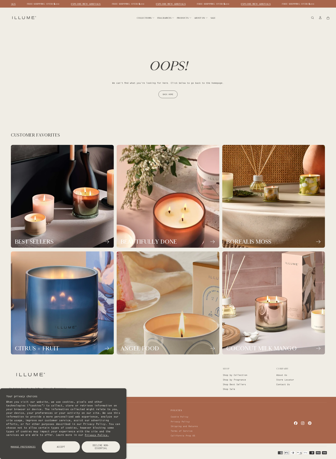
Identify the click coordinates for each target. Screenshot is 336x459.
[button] (312, 18)
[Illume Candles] (30, 374)
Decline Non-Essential (101, 447)
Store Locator (285, 379)
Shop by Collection (235, 375)
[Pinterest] (310, 423)
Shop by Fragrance (234, 379)
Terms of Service (181, 431)
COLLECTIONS (144, 18)
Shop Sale (229, 389)
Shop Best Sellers (234, 384)
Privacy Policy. (97, 434)
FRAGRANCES (164, 18)
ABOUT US (199, 18)
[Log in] (320, 18)
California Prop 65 (183, 435)
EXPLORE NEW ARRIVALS (81, 4)
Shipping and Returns (184, 426)
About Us (281, 375)
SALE (213, 18)
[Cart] (328, 18)
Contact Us (283, 384)
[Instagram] (303, 423)
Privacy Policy (180, 421)
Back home (168, 94)
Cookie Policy (179, 416)
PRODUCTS (182, 18)
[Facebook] (296, 423)
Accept (61, 446)
